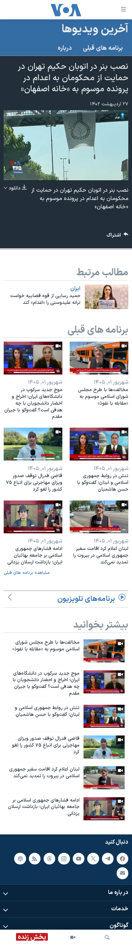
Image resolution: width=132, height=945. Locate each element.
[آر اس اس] (35, 858)
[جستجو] (107, 937)
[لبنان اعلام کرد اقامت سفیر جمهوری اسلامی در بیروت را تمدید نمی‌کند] (99, 516)
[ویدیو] (73, 937)
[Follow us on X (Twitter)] (93, 858)
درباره (65, 48)
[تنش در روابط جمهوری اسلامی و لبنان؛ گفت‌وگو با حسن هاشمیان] (99, 444)
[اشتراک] (122, 873)
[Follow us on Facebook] (122, 858)
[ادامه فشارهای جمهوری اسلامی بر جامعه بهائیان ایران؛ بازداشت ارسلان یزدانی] (33, 516)
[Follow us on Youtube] (78, 858)
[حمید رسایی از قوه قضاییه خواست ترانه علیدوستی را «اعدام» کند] (106, 296)
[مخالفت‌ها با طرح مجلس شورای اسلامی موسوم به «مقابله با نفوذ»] (99, 358)
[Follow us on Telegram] (108, 858)
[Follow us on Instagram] (64, 858)
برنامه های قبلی (103, 48)
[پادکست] (20, 858)
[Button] (118, 236)
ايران (75, 289)
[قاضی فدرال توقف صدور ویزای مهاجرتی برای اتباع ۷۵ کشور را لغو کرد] (33, 444)
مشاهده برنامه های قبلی (27, 573)
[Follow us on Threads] (49, 858)
